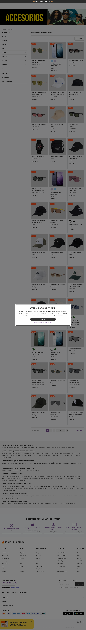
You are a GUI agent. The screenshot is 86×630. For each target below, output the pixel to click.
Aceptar (43, 319)
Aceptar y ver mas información (43, 322)
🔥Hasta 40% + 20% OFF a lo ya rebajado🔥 (43, 2)
